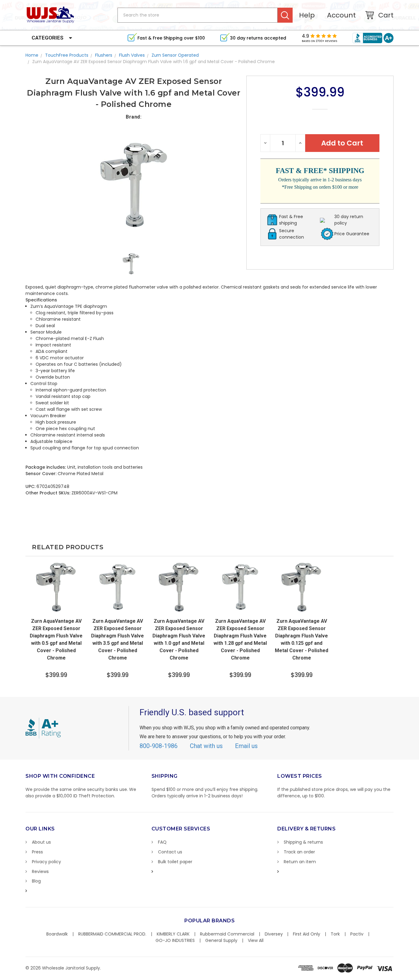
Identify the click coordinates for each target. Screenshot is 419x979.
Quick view (56, 609)
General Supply (221, 940)
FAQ (162, 842)
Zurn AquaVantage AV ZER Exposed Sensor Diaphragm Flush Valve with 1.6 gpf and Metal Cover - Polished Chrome (153, 62)
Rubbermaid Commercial (227, 934)
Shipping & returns (303, 842)
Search (285, 15)
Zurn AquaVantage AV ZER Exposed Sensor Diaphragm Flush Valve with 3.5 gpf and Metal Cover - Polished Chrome (117, 639)
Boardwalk (57, 934)
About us (41, 842)
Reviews (40, 871)
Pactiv (356, 934)
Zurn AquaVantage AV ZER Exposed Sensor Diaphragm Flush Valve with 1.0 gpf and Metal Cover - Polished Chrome (178, 639)
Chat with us (206, 746)
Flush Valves (132, 55)
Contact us (170, 852)
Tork (335, 934)
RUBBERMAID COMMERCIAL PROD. (112, 934)
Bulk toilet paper (175, 862)
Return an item (300, 862)
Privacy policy (46, 862)
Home (31, 55)
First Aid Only (306, 934)
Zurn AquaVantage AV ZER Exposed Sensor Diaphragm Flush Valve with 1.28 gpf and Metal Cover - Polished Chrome (240, 639)
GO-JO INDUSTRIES (175, 940)
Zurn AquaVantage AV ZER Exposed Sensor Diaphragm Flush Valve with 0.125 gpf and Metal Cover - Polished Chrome (301, 639)
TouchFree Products (66, 55)
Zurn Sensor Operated (175, 55)
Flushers (103, 55)
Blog (36, 881)
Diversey (274, 934)
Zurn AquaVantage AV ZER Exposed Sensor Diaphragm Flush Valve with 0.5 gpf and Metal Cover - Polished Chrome (56, 639)
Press (37, 852)
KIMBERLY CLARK (173, 934)
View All (255, 940)
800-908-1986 (159, 746)
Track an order (299, 852)
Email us (246, 746)
